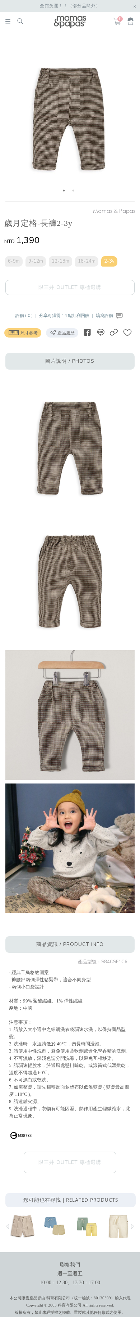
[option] (69, 118)
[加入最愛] (127, 332)
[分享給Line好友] (100, 332)
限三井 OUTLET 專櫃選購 (69, 287)
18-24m (86, 261)
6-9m (14, 261)
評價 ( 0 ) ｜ (27, 315)
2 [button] (73, 190)
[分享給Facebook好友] (87, 332)
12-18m (60, 261)
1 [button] (63, 190)
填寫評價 (105, 315)
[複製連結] (113, 332)
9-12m (35, 261)
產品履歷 (65, 333)
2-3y (109, 261)
